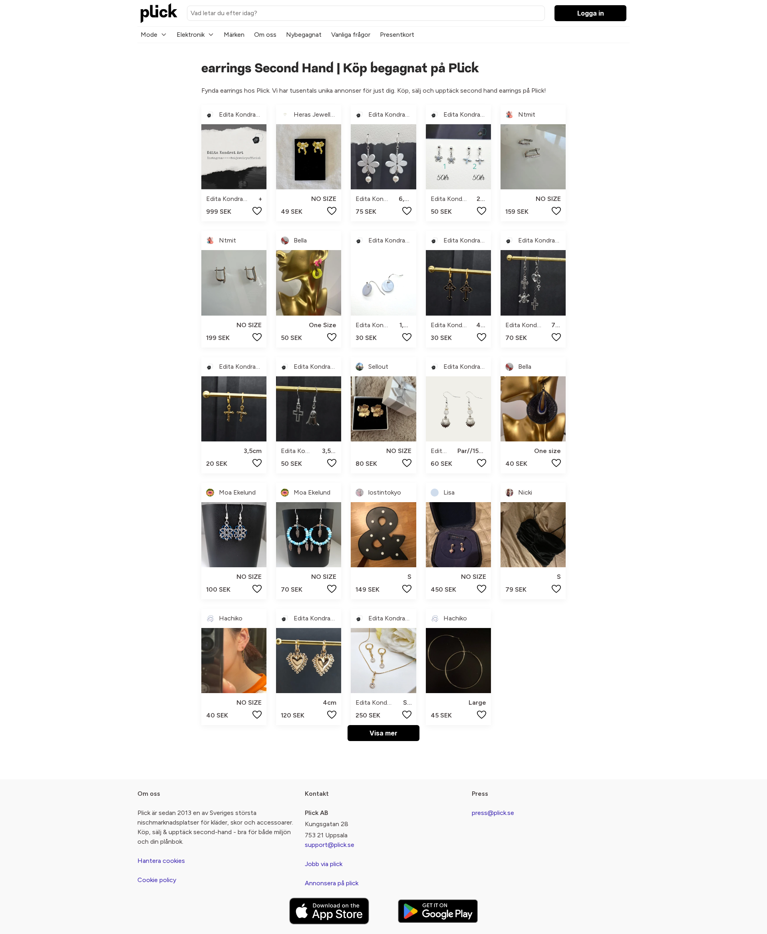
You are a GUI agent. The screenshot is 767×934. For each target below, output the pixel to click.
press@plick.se (493, 813)
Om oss (265, 34)
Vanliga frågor (350, 34)
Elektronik (191, 34)
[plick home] (159, 13)
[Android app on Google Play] (437, 911)
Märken (234, 34)
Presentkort (397, 34)
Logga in (590, 13)
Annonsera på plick (331, 883)
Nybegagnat (304, 34)
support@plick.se (329, 845)
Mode (149, 34)
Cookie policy (156, 880)
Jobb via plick (323, 864)
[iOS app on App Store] (329, 911)
